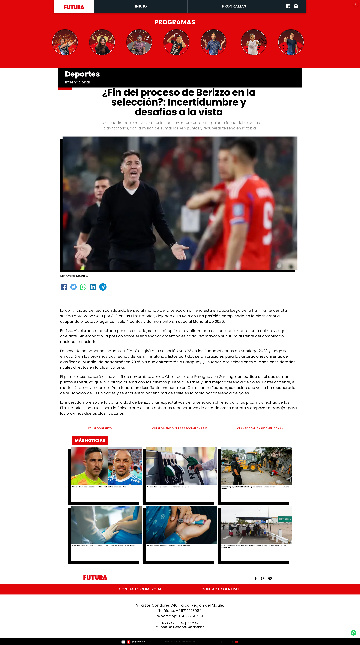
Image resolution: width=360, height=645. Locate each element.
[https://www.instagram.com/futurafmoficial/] (295, 11)
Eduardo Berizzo (100, 428)
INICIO (141, 6)
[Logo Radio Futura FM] (74, 9)
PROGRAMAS (234, 6)
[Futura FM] (65, 42)
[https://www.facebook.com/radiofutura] (288, 11)
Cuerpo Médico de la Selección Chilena (180, 428)
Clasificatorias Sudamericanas (260, 428)
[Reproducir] (355, 4)
